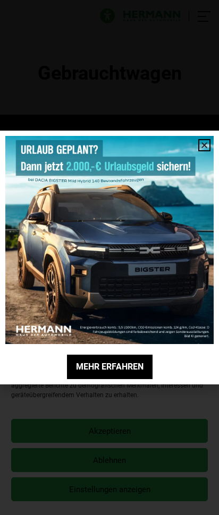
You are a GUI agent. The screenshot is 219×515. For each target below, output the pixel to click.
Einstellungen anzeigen (109, 489)
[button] (202, 326)
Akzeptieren (110, 431)
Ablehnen (109, 460)
